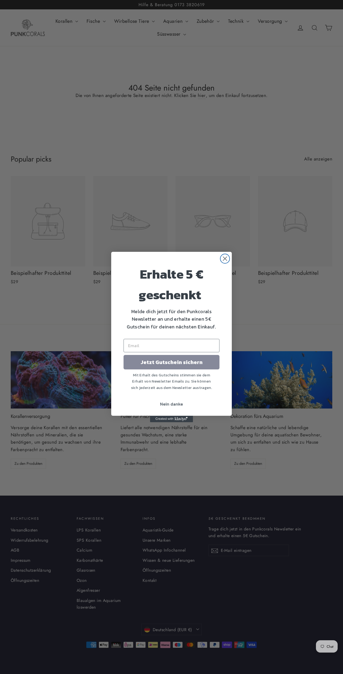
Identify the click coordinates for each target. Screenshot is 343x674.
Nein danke (171, 404)
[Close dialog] (225, 258)
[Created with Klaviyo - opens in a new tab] (171, 419)
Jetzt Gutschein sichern (172, 362)
